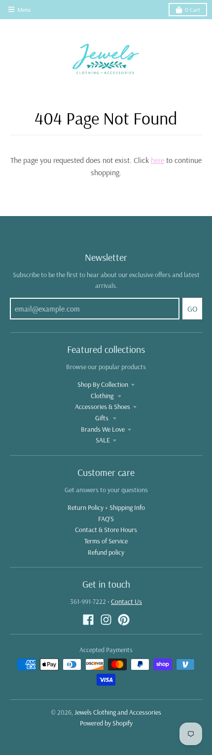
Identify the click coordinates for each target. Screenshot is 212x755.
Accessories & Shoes (102, 406)
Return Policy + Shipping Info (106, 507)
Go (192, 309)
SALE (103, 440)
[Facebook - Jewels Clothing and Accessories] (88, 620)
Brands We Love (103, 429)
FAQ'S (106, 518)
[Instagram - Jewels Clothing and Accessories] (106, 620)
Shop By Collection (102, 384)
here (157, 160)
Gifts (102, 417)
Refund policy (106, 552)
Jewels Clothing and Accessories (117, 712)
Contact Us (126, 601)
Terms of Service (106, 540)
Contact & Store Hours (106, 529)
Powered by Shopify (106, 723)
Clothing (103, 395)
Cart (192, 9)
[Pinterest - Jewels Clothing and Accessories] (124, 620)
